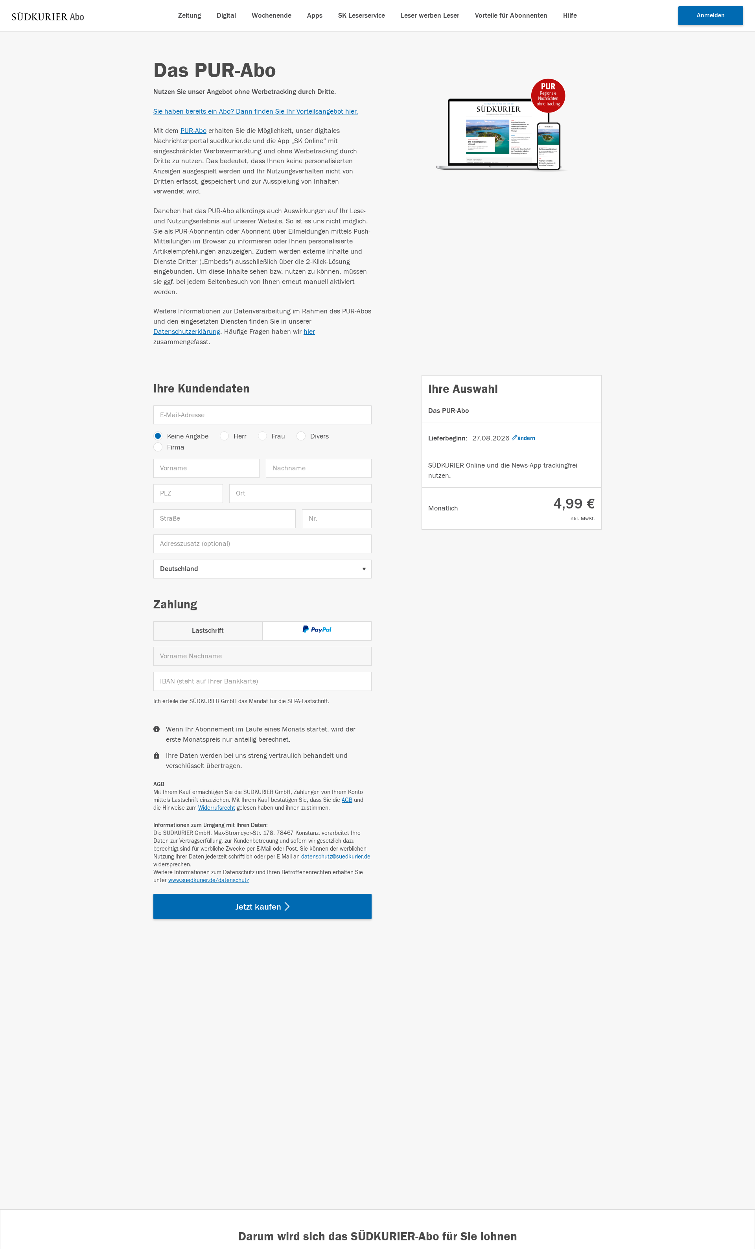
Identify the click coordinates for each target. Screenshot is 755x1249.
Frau (278, 436)
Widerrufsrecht (216, 808)
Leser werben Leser (430, 15)
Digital (226, 15)
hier (309, 332)
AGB (347, 800)
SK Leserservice (361, 15)
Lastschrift (208, 630)
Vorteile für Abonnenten (511, 15)
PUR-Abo (193, 131)
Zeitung (189, 15)
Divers (319, 436)
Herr (240, 436)
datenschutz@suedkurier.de (335, 856)
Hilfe (570, 15)
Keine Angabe (187, 436)
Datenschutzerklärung (186, 332)
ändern (526, 438)
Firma (175, 447)
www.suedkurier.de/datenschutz (208, 880)
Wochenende (271, 15)
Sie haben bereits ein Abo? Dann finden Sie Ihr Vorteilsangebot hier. (255, 111)
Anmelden (711, 15)
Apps (314, 15)
